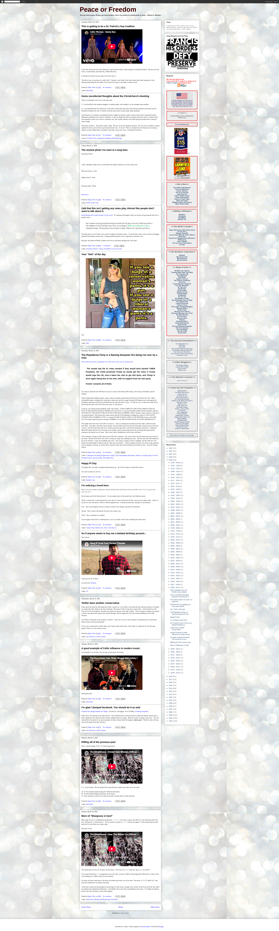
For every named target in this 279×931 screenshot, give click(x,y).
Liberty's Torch (182, 305)
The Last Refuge (182, 329)
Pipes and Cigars (182, 201)
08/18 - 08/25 (175, 519)
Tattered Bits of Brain (182, 415)
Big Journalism (182, 260)
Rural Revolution (182, 321)
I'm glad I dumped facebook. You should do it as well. (111, 707)
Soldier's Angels (172, 83)
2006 (171, 712)
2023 (171, 448)
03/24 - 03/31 (175, 581)
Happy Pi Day (89, 463)
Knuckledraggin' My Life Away (182, 300)
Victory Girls (182, 333)
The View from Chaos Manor (182, 243)
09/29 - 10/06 (175, 501)
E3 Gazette (182, 410)
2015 (171, 685)
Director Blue (182, 290)
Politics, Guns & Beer (182, 409)
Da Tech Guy (182, 287)
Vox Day (182, 245)
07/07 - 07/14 (175, 537)
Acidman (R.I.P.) (182, 396)
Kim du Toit (182, 297)
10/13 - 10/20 (175, 495)
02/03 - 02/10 (175, 661)
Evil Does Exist (91, 138)
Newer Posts (86, 907)
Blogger (161, 926)
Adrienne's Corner (182, 427)
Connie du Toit (182, 394)
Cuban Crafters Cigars (182, 196)
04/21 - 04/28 (175, 569)
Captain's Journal (182, 279)
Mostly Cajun (182, 310)
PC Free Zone (182, 316)
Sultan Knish (182, 324)
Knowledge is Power (182, 298)
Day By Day (182, 289)
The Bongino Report (182, 365)
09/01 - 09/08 (175, 513)
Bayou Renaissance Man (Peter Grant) (182, 230)
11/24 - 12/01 (175, 477)
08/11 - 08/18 (175, 522)
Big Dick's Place (182, 402)
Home (120, 907)
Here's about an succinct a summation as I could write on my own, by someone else (107, 362)
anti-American (90, 636)
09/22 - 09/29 (175, 504)
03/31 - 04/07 (175, 578)
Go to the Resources (182, 124)
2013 (171, 691)
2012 (171, 694)
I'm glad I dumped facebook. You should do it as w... (180, 638)
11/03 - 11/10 (175, 486)
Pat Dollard (182, 216)
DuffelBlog (182, 218)
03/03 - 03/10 (175, 649)
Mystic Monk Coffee (182, 204)
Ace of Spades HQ (182, 274)
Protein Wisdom (182, 414)
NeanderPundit (182, 420)
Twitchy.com (182, 370)
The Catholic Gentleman (182, 280)
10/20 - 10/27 (175, 492)
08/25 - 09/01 (175, 516)
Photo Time (95, 203)
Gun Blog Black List (182, 344)
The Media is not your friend (113, 249)
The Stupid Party (108, 458)
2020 (171, 457)
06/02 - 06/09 (175, 552)
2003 (171, 721)
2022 (171, 451)
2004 (171, 718)
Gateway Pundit (182, 292)
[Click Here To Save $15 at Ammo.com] (180, 153)
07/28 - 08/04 (175, 528)
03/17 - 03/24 (175, 584)
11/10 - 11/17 (175, 483)
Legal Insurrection (182, 303)
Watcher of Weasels (182, 380)
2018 (171, 676)
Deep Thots (89, 899)
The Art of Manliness (182, 189)
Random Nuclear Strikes (182, 422)
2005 (171, 715)
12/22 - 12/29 (175, 465)
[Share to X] (120, 87)
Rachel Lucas (182, 404)
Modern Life (99, 528)
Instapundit (182, 295)
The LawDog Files (182, 302)
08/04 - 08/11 (175, 525)
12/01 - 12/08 (175, 474)
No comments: (107, 87)
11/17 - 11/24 (175, 480)
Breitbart (182, 255)
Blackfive (182, 214)
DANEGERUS (182, 391)
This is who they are (110, 528)
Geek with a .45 (182, 405)
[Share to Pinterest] (124, 87)
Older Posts (155, 907)
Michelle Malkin (182, 308)
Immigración (101, 138)
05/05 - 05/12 (175, 564)
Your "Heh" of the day (93, 254)
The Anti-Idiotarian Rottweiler (182, 326)
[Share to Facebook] (122, 87)
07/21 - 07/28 (175, 531)
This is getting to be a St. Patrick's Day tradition (108, 26)
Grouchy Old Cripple (182, 423)
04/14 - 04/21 (175, 573)
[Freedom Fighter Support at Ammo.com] (189, 153)
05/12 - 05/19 (175, 561)
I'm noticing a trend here (95, 485)
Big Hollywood (182, 258)
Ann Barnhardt (182, 275)
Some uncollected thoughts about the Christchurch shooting (115, 96)
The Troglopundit (182, 412)
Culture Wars (90, 528)
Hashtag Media (182, 293)
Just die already (97, 458)
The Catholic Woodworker (182, 187)
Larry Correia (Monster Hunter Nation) (182, 235)
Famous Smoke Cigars (182, 199)
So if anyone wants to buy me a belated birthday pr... (181, 624)
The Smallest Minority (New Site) (182, 349)
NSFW (88, 203)
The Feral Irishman (182, 328)
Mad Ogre (182, 345)
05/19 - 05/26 (175, 558)
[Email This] (116, 87)
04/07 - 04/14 (175, 575)
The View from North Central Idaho (182, 353)
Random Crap (90, 480)
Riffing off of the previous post (98, 742)
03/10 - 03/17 (175, 587)
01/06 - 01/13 (175, 673)
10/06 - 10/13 (175, 498)
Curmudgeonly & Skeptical (182, 284)
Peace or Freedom (108, 9)
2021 (171, 454)
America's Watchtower (182, 428)
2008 (171, 706)
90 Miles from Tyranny (182, 271)
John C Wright (182, 241)
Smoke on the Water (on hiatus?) (182, 401)
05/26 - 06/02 (175, 555)
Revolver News (182, 318)
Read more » (85, 194)
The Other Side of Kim (182, 392)
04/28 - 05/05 (175, 567)
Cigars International (182, 197)
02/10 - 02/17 (175, 658)
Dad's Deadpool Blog (182, 425)
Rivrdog (182, 320)
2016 (171, 682)
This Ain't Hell (182, 331)
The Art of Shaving (182, 192)
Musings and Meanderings (114, 138)
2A (87, 591)
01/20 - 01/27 (175, 667)
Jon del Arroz (182, 231)
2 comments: (107, 246)
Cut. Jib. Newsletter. (182, 285)
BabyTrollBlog (182, 418)
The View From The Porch (182, 352)
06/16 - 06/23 (175, 546)
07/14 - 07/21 (175, 534)
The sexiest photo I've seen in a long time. (104, 150)
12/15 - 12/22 (175, 468)
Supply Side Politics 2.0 (182, 417)
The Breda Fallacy (182, 407)
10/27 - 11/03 (175, 489)
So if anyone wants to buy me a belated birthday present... (113, 533)
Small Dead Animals (182, 323)
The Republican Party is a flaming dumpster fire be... (180, 613)
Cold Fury (182, 282)
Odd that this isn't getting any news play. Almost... (180, 605)
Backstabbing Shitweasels (127, 455)
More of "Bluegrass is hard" (97, 816)
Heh (87, 343)
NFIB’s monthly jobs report (138, 225)
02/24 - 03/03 (175, 652)
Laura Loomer (182, 368)
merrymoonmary (145, 926)
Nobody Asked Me (182, 233)
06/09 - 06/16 (175, 549)
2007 (171, 709)
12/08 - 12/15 (175, 471)
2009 (171, 703)
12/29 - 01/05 (175, 462)
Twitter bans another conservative (100, 603)
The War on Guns (182, 355)
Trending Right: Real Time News (182, 272)
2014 (171, 688)
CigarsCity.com (182, 194)
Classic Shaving (182, 191)
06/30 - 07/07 (175, 540)
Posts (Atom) (125, 913)
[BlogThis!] (118, 87)
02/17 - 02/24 (175, 655)
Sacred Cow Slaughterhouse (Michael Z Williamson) (182, 239)
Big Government (182, 257)
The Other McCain (182, 315)
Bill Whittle (182, 277)
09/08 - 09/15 (175, 510)
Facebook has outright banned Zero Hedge (94, 711)
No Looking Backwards (182, 399)
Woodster (93, 583)
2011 (171, 697)
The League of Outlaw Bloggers (182, 307)
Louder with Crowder (182, 367)
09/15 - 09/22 (175, 507)
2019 (171, 460)
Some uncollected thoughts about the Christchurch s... (180, 596)
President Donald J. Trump (94, 249)
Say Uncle (182, 347)
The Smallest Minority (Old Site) (182, 350)
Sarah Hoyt (182, 236)
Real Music (89, 90)
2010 (171, 700)
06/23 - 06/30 (175, 543)
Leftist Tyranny (101, 636)
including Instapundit (141, 711)
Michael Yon (182, 219)
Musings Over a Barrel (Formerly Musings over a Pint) (182, 312)
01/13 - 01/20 (175, 670)
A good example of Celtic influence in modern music (110, 648)
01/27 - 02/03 (175, 664)
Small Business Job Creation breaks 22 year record (97, 215)
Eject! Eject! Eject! (182, 397)
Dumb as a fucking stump (144, 455)
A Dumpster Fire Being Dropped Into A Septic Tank (102, 455)
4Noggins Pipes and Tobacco (182, 202)
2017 (171, 679)
